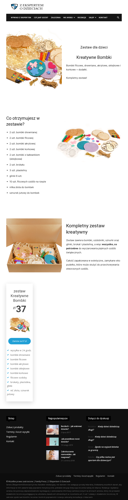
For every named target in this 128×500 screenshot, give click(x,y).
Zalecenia (56, 17)
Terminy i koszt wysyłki (18, 431)
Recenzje (82, 17)
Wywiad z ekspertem (21, 17)
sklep (91, 17)
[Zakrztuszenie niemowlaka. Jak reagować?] (52, 455)
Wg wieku (68, 17)
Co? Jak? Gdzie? (41, 17)
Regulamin (11, 436)
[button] (118, 17)
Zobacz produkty (14, 427)
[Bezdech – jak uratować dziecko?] (52, 430)
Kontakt (103, 17)
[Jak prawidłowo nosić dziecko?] (52, 442)
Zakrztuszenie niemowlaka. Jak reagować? (68, 454)
